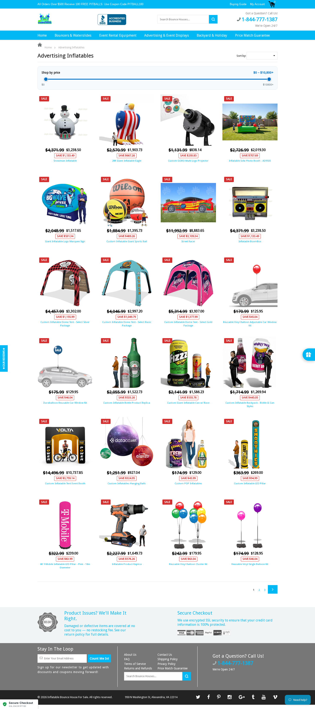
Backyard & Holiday (212, 35)
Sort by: (241, 55)
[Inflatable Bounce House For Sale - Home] (45, 19)
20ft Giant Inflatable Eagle (126, 160)
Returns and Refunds (138, 668)
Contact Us (165, 654)
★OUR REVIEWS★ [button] (3, 358)
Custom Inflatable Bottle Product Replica (126, 402)
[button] (19, 704)
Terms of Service (135, 664)
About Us (130, 654)
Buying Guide (238, 4)
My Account (257, 4)
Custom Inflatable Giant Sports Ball (126, 241)
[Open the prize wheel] (309, 354)
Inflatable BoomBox (249, 241)
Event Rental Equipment (117, 35)
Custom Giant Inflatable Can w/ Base (188, 402)
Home (42, 35)
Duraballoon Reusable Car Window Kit (65, 402)
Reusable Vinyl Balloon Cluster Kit (188, 564)
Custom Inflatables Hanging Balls (127, 483)
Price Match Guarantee (252, 35)
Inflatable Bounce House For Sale (67, 697)
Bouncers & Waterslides (73, 35)
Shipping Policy (168, 659)
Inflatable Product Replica (127, 564)
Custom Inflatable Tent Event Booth (65, 483)
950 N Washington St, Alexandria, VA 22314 (151, 697)
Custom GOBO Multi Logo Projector (188, 160)
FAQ (127, 659)
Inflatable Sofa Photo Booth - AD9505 (250, 160)
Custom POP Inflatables (188, 483)
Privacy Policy (167, 664)
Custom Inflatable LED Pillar (250, 483)
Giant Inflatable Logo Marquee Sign (65, 241)
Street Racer (188, 241)
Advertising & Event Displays (166, 35)
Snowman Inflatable (65, 160)
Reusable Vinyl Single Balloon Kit (249, 564)
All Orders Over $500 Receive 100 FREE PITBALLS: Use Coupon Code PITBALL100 (91, 4)
